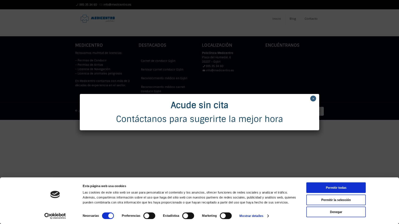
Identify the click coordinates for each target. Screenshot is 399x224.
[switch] (149, 215)
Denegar (336, 212)
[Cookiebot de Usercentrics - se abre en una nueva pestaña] (55, 216)
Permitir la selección (336, 200)
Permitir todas (336, 187)
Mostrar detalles (251, 216)
